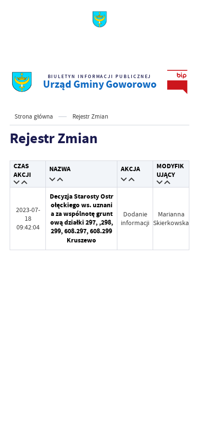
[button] (17, 183)
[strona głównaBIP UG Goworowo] (22, 82)
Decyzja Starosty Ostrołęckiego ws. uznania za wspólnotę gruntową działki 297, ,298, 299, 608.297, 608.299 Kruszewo (82, 218)
